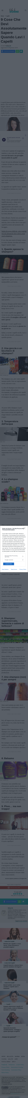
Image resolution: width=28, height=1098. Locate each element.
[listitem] (14, 556)
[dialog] (14, 549)
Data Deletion (5, 569)
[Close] (24, 528)
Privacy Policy (22, 569)
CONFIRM (9, 564)
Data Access (14, 569)
